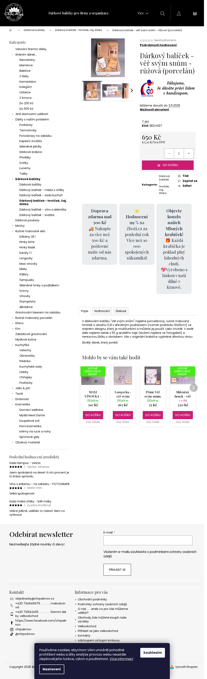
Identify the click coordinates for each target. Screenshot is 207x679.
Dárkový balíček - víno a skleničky (43, 210)
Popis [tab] (84, 311)
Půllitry (24, 274)
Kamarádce (27, 82)
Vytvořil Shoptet (186, 667)
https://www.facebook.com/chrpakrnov (41, 622)
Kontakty (84, 636)
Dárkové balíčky (27, 179)
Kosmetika (22, 404)
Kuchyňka (22, 345)
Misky (23, 269)
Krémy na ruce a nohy (35, 431)
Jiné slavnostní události (31, 114)
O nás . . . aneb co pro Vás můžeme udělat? (103, 611)
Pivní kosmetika (30, 426)
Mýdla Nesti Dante (32, 415)
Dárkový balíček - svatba (36, 215)
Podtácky (26, 125)
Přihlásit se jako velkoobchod (98, 631)
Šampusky (26, 280)
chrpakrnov (23, 629)
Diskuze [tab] (121, 311)
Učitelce (25, 92)
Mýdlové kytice (25, 339)
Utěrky (23, 372)
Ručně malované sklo (30, 231)
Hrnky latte (27, 242)
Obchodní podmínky (92, 599)
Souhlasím (152, 652)
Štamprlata (27, 301)
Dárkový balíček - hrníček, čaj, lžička (43, 202)
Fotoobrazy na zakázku (35, 136)
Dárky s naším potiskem (32, 119)
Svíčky (23, 163)
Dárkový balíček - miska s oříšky (41, 190)
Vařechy (25, 350)
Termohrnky (28, 130)
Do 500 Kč (26, 109)
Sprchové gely (29, 437)
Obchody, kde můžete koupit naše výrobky (102, 619)
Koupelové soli (29, 421)
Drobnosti (22, 399)
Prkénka (24, 361)
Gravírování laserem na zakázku (37, 312)
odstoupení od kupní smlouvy (99, 640)
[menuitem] (78, 13)
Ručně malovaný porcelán (33, 318)
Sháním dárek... (26, 55)
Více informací (121, 659)
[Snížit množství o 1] (169, 153)
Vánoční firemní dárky (30, 49)
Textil (19, 394)
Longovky (26, 258)
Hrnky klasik (27, 247)
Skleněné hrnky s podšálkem (39, 285)
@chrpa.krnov (25, 634)
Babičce (25, 71)
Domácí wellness (31, 410)
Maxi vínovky (28, 264)
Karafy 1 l (25, 253)
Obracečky (27, 356)
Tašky (23, 174)
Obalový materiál (27, 442)
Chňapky (25, 377)
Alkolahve (26, 307)
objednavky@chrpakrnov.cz (34, 599)
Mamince (26, 65)
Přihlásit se (117, 570)
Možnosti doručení (154, 110)
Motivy (20, 226)
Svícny (24, 291)
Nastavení (52, 669)
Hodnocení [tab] (102, 311)
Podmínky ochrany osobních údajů (102, 604)
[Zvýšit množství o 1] (188, 153)
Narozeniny (27, 60)
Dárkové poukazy (27, 220)
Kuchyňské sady (30, 367)
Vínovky (24, 296)
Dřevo (19, 323)
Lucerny (25, 168)
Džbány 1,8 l (27, 237)
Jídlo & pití (22, 388)
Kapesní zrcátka (30, 141)
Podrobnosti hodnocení (158, 45)
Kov (17, 329)
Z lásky (24, 76)
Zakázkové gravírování (31, 334)
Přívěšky (25, 157)
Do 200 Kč (26, 103)
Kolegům (25, 87)
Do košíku (170, 165)
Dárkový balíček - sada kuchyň (41, 195)
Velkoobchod (87, 626)
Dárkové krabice (30, 152)
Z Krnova (25, 98)
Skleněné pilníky (30, 146)
